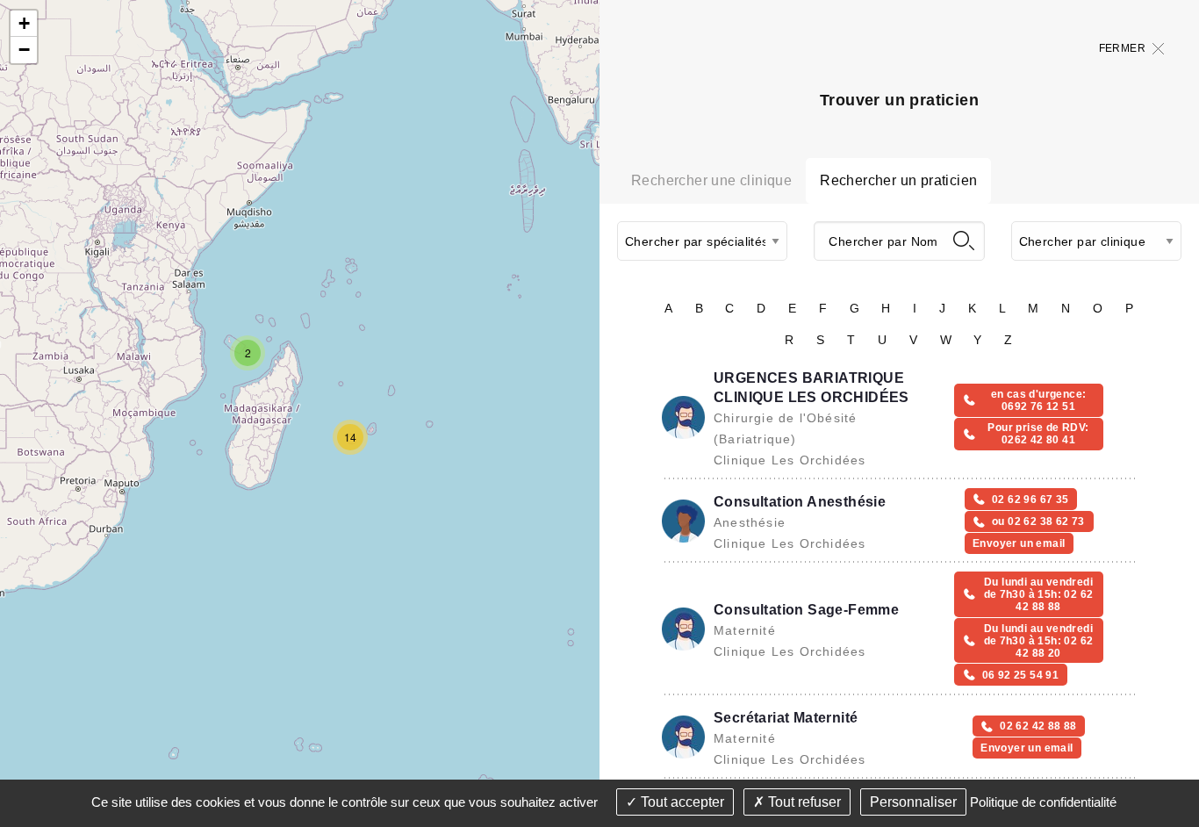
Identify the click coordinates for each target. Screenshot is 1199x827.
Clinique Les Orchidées (789, 460)
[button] (247, 352)
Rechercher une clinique (711, 180)
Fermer (1122, 48)
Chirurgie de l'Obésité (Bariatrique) (785, 428)
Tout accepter (680, 802)
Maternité (745, 630)
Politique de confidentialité (1043, 802)
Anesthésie (750, 522)
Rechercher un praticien (898, 180)
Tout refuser (803, 802)
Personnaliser (913, 802)
